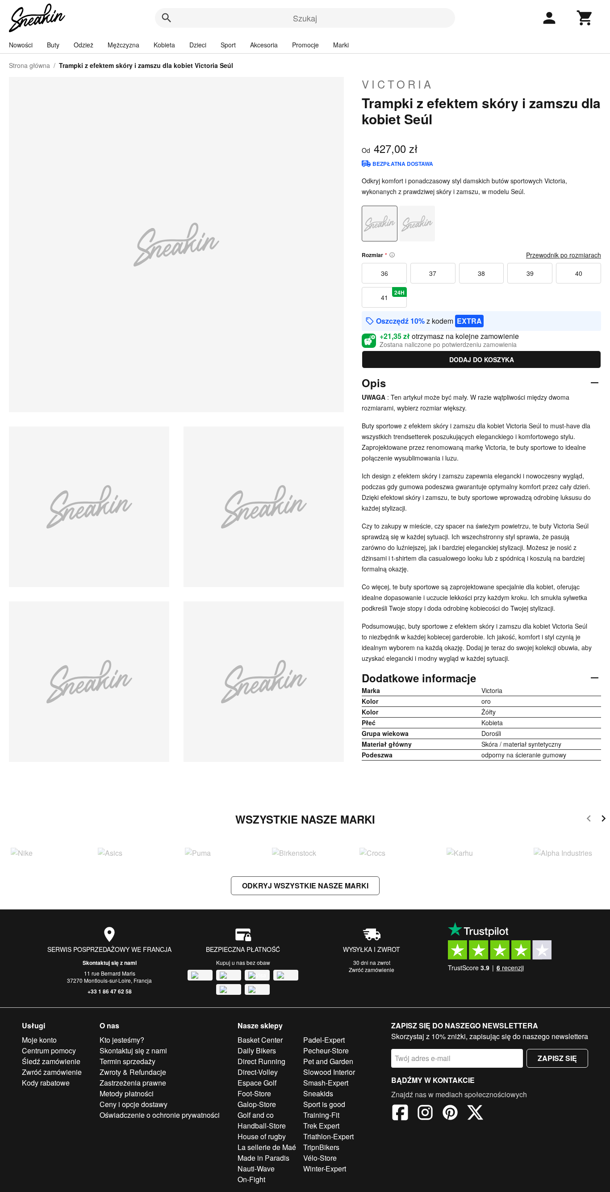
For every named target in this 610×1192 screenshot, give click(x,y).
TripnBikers (321, 1147)
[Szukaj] (166, 18)
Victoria (398, 84)
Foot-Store (254, 1093)
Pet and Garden (328, 1061)
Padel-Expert (324, 1040)
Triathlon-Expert (328, 1136)
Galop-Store (257, 1104)
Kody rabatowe (46, 1083)
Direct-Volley (258, 1072)
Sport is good (324, 1104)
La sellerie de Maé (267, 1147)
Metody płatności (127, 1093)
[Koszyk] (585, 18)
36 (384, 273)
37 (432, 273)
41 (393, 295)
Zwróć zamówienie (371, 969)
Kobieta (164, 44)
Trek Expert (321, 1125)
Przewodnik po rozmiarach (563, 254)
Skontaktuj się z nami (110, 962)
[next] (603, 820)
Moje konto (39, 1040)
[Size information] (392, 255)
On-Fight (251, 1179)
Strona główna (29, 65)
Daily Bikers (257, 1050)
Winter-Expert (324, 1168)
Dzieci (197, 44)
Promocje (305, 44)
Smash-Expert (325, 1083)
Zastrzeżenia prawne (133, 1083)
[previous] (588, 820)
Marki (341, 44)
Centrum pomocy (49, 1050)
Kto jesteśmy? (122, 1040)
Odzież (83, 44)
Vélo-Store (320, 1158)
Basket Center (260, 1040)
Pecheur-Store (326, 1050)
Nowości (21, 44)
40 (578, 273)
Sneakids (318, 1093)
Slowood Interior (329, 1072)
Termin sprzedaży (127, 1061)
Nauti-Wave (256, 1168)
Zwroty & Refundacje (133, 1072)
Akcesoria (264, 44)
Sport (228, 44)
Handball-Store (262, 1125)
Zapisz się (557, 1058)
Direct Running (261, 1061)
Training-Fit (321, 1115)
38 (481, 273)
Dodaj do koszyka (481, 359)
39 (530, 273)
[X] (475, 1113)
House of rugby (262, 1136)
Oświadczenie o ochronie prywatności (160, 1115)
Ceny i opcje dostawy (133, 1104)
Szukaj (305, 18)
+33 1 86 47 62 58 (110, 991)
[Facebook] (400, 1113)
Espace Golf (257, 1083)
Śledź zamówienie (51, 1061)
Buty (53, 44)
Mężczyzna (123, 44)
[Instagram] (425, 1113)
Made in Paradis (263, 1158)
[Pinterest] (450, 1113)
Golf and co (256, 1115)
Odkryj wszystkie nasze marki (305, 885)
